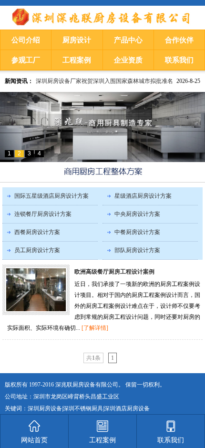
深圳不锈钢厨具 (83, 408)
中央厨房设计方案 (137, 214)
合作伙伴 (179, 40)
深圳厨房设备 (45, 408)
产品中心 (128, 40)
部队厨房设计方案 (137, 250)
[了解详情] (95, 328)
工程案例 (76, 60)
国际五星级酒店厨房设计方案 (51, 196)
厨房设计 (76, 40)
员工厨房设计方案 (37, 250)
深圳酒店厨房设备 (127, 408)
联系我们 (179, 60)
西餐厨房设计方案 (37, 232)
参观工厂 (25, 60)
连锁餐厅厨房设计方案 (43, 214)
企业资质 (128, 60)
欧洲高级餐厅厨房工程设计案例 (114, 271)
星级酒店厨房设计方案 (143, 196)
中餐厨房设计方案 (137, 232)
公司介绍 (25, 40)
